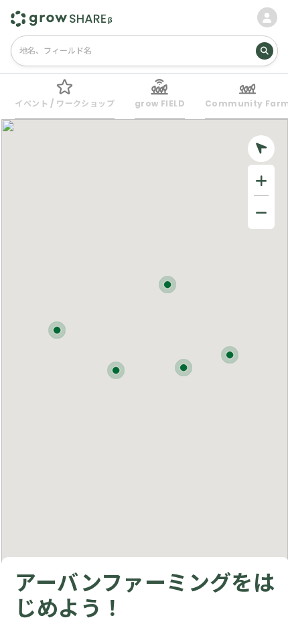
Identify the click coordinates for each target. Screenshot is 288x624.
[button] (230, 355)
